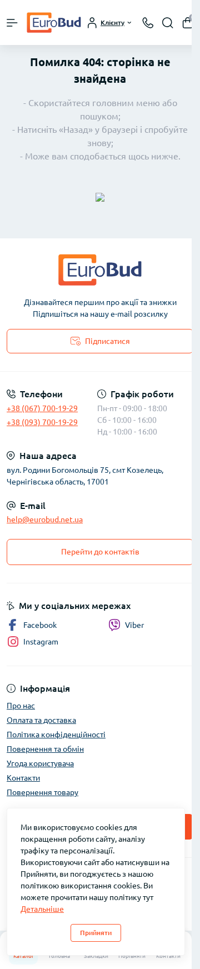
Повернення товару (42, 792)
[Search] (167, 22)
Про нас (21, 705)
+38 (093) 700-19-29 (42, 422)
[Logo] (54, 22)
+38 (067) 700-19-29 (42, 408)
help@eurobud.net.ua (45, 519)
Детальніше (42, 909)
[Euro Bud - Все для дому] (100, 270)
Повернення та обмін (45, 749)
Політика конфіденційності (56, 734)
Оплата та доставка (41, 720)
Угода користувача (40, 763)
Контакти (23, 777)
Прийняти (96, 932)
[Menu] (12, 23)
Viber (134, 625)
